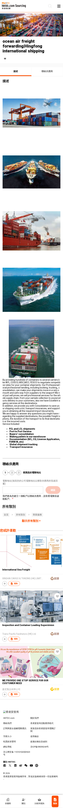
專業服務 (37, 514)
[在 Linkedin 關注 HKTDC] (15, 765)
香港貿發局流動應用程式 (41, 723)
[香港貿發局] (31, 713)
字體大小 (7, 736)
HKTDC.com (9, 718)
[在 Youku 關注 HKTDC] (36, 765)
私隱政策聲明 (9, 741)
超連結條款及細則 (38, 741)
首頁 (6, 514)
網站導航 (7, 747)
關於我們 (34, 718)
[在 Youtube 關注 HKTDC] (31, 765)
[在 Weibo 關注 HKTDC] (20, 765)
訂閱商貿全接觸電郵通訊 (14, 728)
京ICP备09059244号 (39, 747)
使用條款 (34, 736)
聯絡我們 (7, 723)
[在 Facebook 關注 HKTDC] (4, 765)
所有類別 (20, 514)
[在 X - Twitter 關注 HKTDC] (10, 765)
